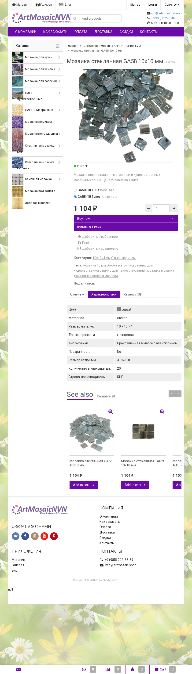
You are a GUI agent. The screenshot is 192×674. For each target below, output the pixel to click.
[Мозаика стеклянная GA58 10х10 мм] (126, 115)
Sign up (135, 4)
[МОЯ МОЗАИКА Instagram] (35, 536)
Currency (171, 4)
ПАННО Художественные (29, 96)
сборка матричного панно (127, 265)
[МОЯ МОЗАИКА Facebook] (25, 536)
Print (85, 243)
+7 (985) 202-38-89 (162, 18)
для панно (120, 270)
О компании (25, 32)
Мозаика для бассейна (41, 81)
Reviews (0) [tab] (132, 294)
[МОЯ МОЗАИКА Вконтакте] (15, 536)
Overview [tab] (77, 294)
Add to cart (81, 485)
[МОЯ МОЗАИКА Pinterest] (54, 536)
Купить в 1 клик (89, 227)
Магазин (22, 4)
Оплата (81, 32)
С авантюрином (123, 258)
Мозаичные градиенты (41, 133)
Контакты (149, 32)
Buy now (83, 218)
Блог (67, 4)
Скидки (126, 32)
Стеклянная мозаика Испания (36, 165)
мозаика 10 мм (94, 265)
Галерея (46, 4)
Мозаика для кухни (38, 57)
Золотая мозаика (37, 203)
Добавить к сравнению (99, 248)
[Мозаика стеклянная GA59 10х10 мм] (143, 431)
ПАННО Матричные (38, 110)
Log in (152, 4)
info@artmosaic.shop (165, 13)
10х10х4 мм (133, 45)
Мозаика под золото (39, 191)
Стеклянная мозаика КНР (36, 148)
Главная (72, 45)
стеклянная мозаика (144, 270)
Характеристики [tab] (103, 294)
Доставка (104, 32)
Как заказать (55, 32)
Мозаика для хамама (39, 69)
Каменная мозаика (38, 179)
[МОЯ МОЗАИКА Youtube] (44, 536)
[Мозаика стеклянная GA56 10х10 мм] (92, 431)
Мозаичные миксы (38, 121)
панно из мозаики (104, 276)
